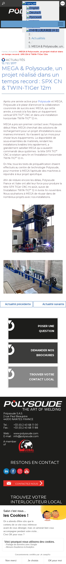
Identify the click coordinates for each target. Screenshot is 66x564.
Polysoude (44, 101)
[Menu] (60, 24)
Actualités (38, 38)
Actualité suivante (53, 304)
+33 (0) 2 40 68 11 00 (26, 424)
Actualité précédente (18, 304)
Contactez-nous (26, 483)
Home (4, 51)
